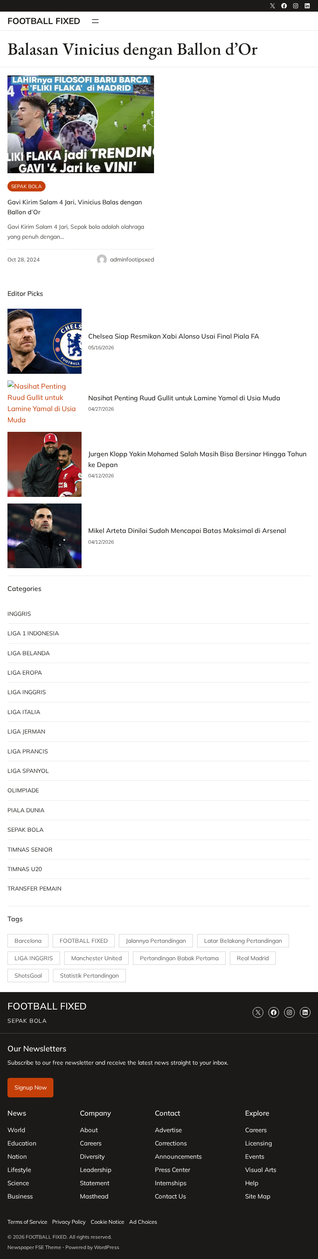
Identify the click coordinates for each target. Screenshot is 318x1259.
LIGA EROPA (24, 672)
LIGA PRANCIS (27, 751)
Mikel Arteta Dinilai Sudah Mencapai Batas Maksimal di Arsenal (187, 530)
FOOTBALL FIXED (43, 20)
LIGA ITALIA (23, 712)
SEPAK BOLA (26, 186)
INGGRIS (19, 613)
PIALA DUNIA (25, 810)
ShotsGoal (28, 975)
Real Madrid (253, 958)
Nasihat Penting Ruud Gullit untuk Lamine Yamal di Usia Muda (184, 398)
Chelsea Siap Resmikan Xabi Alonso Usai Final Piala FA (173, 336)
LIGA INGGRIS (26, 692)
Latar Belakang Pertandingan (243, 940)
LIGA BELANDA (28, 653)
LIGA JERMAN (26, 731)
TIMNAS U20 (24, 869)
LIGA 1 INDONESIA (33, 633)
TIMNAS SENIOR (30, 849)
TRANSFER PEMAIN (34, 888)
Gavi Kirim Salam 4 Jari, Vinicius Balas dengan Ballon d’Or (74, 207)
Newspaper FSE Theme (34, 1247)
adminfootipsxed (132, 259)
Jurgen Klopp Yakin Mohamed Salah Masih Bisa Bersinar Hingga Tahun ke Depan (197, 459)
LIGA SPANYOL (28, 771)
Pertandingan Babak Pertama (179, 958)
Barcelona (27, 940)
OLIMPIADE (23, 790)
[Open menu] (95, 21)
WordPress (106, 1247)
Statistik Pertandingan (89, 975)
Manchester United (96, 958)
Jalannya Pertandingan (156, 940)
